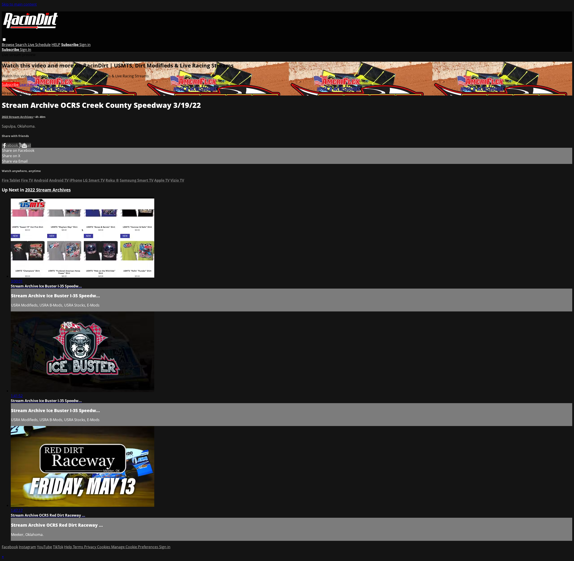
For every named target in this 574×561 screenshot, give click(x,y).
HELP (56, 44)
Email (26, 145)
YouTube (44, 546)
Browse (8, 44)
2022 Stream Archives (17, 117)
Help (68, 546)
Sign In (25, 49)
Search (21, 44)
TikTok (58, 546)
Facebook (10, 145)
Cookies (104, 546)
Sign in (85, 44)
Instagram (27, 546)
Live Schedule (39, 44)
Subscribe (11, 84)
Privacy (90, 546)
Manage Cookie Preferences (135, 546)
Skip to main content (19, 4)
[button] (4, 39)
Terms (78, 546)
